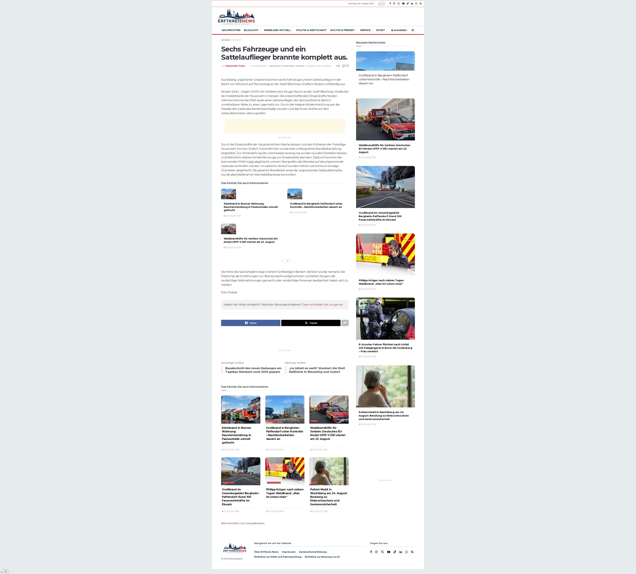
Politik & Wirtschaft (311, 30)
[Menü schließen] (1, 572)
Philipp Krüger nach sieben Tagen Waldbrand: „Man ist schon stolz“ (285, 493)
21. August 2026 (231, 511)
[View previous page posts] (281, 261)
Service (365, 30)
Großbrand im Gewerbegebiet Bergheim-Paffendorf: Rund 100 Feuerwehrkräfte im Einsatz (241, 497)
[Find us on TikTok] (408, 3)
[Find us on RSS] (421, 3)
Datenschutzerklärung (312, 551)
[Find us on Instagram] (394, 3)
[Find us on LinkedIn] (412, 3)
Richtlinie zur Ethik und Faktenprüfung (277, 556)
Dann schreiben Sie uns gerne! (322, 304)
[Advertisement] (342, 15)
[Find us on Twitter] (399, 3)
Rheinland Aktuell (277, 30)
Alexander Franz (235, 65)
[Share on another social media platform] (345, 323)
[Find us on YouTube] (403, 3)
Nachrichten (231, 30)
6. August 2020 (258, 65)
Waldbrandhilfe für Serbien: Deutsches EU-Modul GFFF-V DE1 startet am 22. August (251, 240)
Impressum (289, 551)
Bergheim (272, 421)
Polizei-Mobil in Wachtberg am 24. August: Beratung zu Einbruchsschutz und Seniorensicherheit (384, 416)
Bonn (226, 421)
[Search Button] (413, 30)
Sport (380, 30)
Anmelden (400, 30)
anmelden (233, 523)
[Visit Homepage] (235, 16)
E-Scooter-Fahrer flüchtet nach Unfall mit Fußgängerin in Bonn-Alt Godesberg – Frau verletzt (385, 348)
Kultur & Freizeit (342, 30)
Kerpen (300, 65)
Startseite (225, 40)
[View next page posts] (287, 261)
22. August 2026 (233, 216)
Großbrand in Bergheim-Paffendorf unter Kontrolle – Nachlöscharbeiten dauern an (316, 205)
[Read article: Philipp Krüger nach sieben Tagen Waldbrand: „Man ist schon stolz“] (285, 471)
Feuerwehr (288, 65)
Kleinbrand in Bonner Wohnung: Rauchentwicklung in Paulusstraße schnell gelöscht (251, 207)
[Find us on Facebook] (390, 3)
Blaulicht (251, 30)
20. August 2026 (275, 511)
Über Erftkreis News (266, 551)
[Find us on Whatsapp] (416, 3)
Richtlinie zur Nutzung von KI (322, 556)
